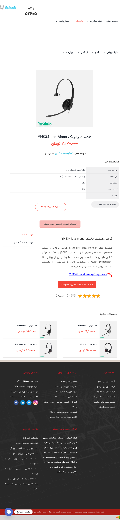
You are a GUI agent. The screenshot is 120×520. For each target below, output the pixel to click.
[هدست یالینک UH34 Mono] (48, 330)
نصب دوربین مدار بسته (66, 386)
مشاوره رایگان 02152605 (51, 206)
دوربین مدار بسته (69, 381)
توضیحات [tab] (27, 234)
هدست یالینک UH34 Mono (27, 325)
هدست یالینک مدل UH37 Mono (25, 344)
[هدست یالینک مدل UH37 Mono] (48, 348)
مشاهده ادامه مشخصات (105, 204)
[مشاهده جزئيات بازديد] (118, 517)
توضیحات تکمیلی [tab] (23, 242)
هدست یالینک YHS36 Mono (87, 325)
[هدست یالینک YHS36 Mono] (108, 330)
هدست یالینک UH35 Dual (87, 344)
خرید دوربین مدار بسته (66, 391)
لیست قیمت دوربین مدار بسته (59, 224)
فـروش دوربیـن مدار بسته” (66, 442)
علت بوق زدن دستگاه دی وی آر (24, 448)
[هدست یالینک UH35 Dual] (108, 348)
